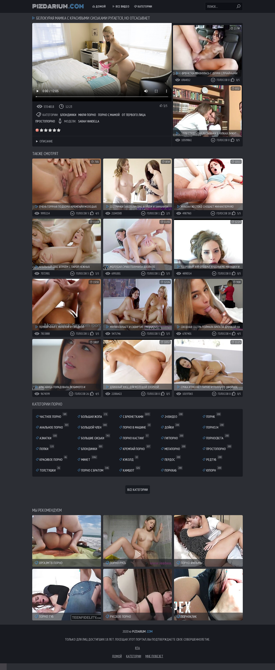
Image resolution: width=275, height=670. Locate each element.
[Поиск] (238, 6)
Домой (100, 6)
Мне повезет (154, 656)
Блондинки (68, 115)
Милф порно (87, 115)
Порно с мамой (109, 115)
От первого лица (134, 115)
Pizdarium (58, 6)
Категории (144, 6)
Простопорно (45, 121)
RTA (137, 648)
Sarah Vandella (88, 121)
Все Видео (122, 6)
